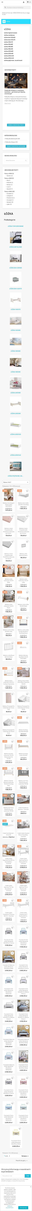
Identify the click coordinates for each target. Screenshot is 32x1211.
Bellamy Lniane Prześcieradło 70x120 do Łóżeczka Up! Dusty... (8, 531)
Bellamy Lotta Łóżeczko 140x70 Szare (8, 606)
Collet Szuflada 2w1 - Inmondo (8, 834)
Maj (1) (8, 180)
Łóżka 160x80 (8, 44)
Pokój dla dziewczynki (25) (12, 138)
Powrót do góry (22, 1161)
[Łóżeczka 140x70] (15, 279)
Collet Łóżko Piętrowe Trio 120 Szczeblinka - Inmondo (8, 888)
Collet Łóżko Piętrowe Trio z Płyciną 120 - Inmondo (23, 888)
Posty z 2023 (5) (9, 178)
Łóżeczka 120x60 (9, 37)
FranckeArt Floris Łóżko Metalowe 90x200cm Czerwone (23, 1092)
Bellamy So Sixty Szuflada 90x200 (23, 730)
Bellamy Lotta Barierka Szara (23, 554)
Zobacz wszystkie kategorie (16, 146)
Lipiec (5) (9, 204)
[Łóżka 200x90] (15, 404)
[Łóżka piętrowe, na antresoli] (15, 466)
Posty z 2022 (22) (10, 191)
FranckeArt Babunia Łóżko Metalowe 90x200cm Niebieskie (8, 1067)
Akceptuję (23, 1208)
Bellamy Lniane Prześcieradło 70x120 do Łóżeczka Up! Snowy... (23, 531)
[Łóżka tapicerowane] (15, 224)
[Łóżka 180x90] (15, 362)
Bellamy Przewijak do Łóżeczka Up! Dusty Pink (8, 707)
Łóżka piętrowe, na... (15, 476)
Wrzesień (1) (10, 200)
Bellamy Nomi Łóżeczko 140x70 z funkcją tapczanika (8, 682)
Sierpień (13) (10, 202)
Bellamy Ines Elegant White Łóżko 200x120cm (8, 504)
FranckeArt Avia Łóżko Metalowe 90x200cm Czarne (23, 966)
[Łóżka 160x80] (15, 321)
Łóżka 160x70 (8, 42)
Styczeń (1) (10, 189)
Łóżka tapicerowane (10, 33)
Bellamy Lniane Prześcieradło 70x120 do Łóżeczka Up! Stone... (8, 556)
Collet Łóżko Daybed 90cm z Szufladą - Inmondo (23, 834)
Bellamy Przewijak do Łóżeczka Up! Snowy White (23, 707)
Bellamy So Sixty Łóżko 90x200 (23, 754)
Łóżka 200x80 (8, 51)
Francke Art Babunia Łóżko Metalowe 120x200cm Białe (8, 966)
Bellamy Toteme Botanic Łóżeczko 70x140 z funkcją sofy (9, 783)
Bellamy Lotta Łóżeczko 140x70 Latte (23, 580)
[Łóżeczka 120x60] (15, 258)
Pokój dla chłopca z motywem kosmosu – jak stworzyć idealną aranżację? (15, 92)
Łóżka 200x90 (8, 53)
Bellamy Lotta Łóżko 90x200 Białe (23, 605)
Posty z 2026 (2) (9, 173)
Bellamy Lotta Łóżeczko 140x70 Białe (8, 580)
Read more (8, 103)
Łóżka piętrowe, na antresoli (13, 60)
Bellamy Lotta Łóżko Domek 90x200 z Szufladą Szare (23, 631)
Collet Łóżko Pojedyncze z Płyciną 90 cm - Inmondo (23, 915)
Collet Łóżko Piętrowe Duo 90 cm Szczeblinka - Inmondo (8, 861)
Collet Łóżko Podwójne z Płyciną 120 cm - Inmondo (8, 914)
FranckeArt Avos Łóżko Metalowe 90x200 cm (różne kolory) (23, 1016)
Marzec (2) (10, 175)
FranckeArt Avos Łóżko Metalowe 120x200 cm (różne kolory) (23, 991)
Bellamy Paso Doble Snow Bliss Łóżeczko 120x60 (23, 682)
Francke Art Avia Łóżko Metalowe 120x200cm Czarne (8, 941)
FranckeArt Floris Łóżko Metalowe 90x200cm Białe (23, 1066)
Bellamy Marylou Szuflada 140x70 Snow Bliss (23, 657)
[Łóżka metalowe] (15, 237)
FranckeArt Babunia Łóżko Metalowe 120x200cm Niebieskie (8, 1042)
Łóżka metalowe (9, 35)
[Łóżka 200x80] (15, 383)
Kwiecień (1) (10, 182)
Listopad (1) (10, 195)
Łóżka (7, 29)
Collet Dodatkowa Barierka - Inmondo (23, 808)
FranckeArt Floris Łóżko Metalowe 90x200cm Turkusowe (23, 1118)
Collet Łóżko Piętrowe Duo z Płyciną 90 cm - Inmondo (23, 861)
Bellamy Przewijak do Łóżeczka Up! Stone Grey (8, 731)
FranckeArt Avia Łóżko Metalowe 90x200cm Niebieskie (8, 991)
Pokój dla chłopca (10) (11, 142)
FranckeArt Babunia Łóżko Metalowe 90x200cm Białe (23, 1041)
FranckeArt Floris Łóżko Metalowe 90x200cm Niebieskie (8, 1118)
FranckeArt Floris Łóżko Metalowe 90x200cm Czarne (8, 1091)
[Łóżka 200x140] (15, 445)
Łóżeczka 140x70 (9, 40)
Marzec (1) (9, 184)
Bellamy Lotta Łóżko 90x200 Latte (8, 630)
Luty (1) (9, 187)
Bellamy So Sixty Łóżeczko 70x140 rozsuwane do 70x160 (8, 756)
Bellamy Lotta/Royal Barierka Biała (8, 656)
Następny (25, 1156)
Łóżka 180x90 (8, 49)
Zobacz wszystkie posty (16, 125)
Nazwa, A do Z (16, 482)
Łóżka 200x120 (9, 56)
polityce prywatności (9, 1207)
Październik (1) (11, 198)
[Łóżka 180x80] (15, 341)
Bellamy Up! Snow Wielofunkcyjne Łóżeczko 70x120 (9, 809)
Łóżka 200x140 (9, 58)
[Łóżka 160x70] (15, 300)
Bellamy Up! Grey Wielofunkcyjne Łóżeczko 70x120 (23, 782)
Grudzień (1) (10, 193)
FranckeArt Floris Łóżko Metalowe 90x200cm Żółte (16, 1142)
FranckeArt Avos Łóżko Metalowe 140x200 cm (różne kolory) (8, 1016)
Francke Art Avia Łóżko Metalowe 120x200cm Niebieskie (23, 942)
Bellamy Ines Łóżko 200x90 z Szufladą (23, 503)
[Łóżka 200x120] (15, 425)
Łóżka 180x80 (8, 47)
